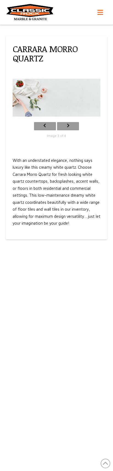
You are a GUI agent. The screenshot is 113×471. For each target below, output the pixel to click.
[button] (100, 12)
